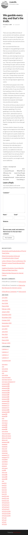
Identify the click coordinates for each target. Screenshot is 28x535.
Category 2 (5, 352)
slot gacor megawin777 (8, 382)
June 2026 (5, 300)
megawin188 (5, 442)
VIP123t (4, 524)
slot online (5, 369)
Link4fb (12, 2)
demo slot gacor (6, 436)
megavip (4, 466)
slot (3, 366)
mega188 (4, 474)
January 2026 (6, 312)
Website (5, 221)
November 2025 (6, 317)
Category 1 (5, 349)
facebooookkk (17, 24)
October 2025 (6, 320)
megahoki (4, 444)
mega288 (4, 425)
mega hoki (5, 453)
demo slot (5, 440)
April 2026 (5, 303)
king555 (4, 483)
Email (16, 214)
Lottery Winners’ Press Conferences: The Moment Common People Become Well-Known (14, 263)
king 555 (4, 490)
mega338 (4, 414)
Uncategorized (12, 166)
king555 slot (5, 496)
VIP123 (4, 522)
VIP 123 (4, 518)
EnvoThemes (17, 532)
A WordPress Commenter (9, 291)
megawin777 (5, 403)
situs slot (4, 448)
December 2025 (6, 314)
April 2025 (5, 337)
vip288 (4, 470)
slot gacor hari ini (7, 379)
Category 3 (5, 355)
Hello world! (22, 281)
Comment (6, 193)
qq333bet (5, 459)
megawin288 (5, 394)
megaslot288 (5, 384)
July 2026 (4, 297)
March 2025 (5, 340)
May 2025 (5, 334)
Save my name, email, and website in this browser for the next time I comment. (13, 232)
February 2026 (6, 309)
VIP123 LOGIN (6, 511)
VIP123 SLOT (5, 502)
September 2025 (6, 323)
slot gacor (5, 364)
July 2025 (4, 329)
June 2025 (5, 331)
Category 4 (5, 357)
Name (5, 214)
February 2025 (6, 343)
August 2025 (5, 326)
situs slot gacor (6, 377)
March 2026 (5, 306)
